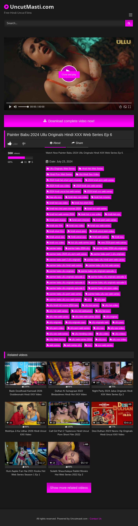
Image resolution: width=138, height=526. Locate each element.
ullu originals (55, 322)
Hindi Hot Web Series (92, 168)
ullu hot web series (58, 311)
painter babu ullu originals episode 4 (66, 282)
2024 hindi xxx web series (99, 191)
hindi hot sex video (58, 203)
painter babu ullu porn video (104, 288)
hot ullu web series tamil (82, 242)
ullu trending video (84, 334)
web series (54, 345)
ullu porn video (56, 328)
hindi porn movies (80, 220)
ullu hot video (111, 305)
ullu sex (100, 328)
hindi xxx (119, 237)
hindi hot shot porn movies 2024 (65, 208)
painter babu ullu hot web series (104, 265)
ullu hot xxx (104, 311)
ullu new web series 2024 (87, 316)
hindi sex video (76, 225)
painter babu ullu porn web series (65, 294)
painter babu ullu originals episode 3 (108, 276)
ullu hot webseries (83, 311)
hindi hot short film (84, 203)
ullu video (103, 334)
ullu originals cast (76, 322)
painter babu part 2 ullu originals (64, 259)
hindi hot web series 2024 (61, 214)
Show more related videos (69, 487)
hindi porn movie (57, 220)
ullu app (101, 299)
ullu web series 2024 (82, 339)
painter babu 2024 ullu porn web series (68, 254)
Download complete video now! (71, 121)
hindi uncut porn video (103, 231)
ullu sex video (117, 328)
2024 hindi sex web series (88, 185)
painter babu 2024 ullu (79, 248)
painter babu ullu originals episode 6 (66, 288)
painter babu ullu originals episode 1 (98, 271)
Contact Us (95, 518)
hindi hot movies (102, 197)
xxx (89, 345)
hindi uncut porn (78, 231)
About (56, 143)
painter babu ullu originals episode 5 (108, 282)
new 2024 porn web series (113, 242)
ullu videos (120, 334)
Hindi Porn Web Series (61, 174)
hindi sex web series (100, 225)
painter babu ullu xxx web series (65, 299)
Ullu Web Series (57, 339)
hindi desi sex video (78, 197)
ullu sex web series (58, 334)
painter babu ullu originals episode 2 (66, 276)
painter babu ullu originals (61, 271)
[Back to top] (127, 516)
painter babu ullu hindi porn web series (105, 259)
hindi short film (56, 231)
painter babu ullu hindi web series (65, 265)
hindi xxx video (56, 242)
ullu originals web (100, 322)
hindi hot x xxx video (91, 214)
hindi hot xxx (114, 214)
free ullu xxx (55, 197)
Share (79, 143)
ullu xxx (102, 339)
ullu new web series (58, 316)
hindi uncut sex (56, 237)
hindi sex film (55, 225)
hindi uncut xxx (78, 237)
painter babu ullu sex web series (103, 294)
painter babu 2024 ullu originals (111, 248)
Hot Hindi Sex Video (89, 174)
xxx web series (105, 345)
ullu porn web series (80, 328)
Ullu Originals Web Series (62, 168)
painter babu (55, 248)
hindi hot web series (97, 208)
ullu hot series (91, 305)
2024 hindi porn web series (101, 180)
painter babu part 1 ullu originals (109, 254)
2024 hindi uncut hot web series (64, 191)
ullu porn (119, 322)
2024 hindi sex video (59, 185)
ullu (89, 299)
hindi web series (100, 237)
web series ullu (74, 345)
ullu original (111, 316)
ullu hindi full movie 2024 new (63, 305)
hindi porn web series (106, 220)
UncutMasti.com (31, 6)
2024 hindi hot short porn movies (65, 180)
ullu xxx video (119, 339)
